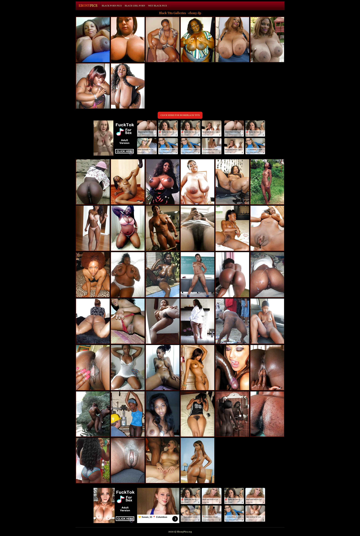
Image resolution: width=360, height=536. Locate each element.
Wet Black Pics (157, 5)
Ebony (88, 6)
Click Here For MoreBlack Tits (180, 115)
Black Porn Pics (112, 5)
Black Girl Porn (135, 5)
